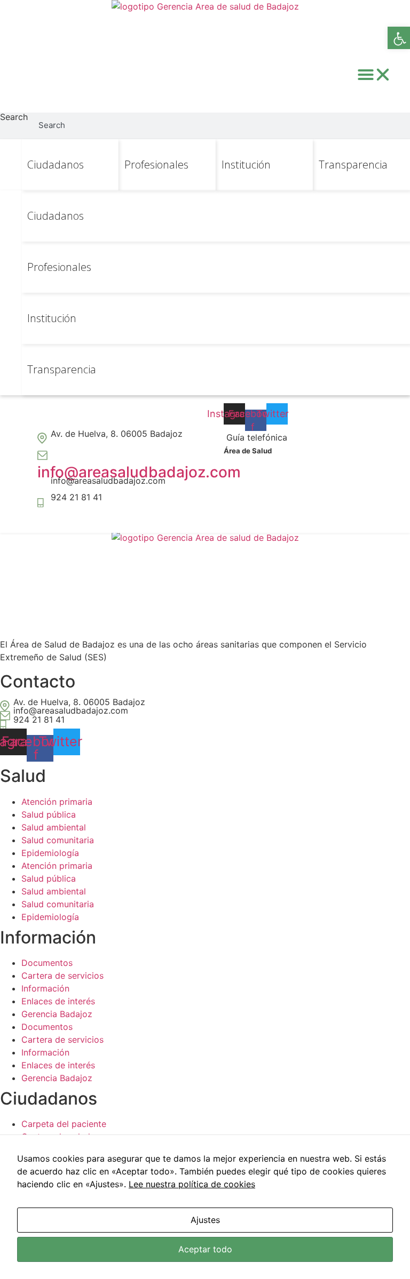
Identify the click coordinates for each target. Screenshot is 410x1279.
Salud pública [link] (48, 814)
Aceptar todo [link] (205, 1249)
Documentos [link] (47, 962)
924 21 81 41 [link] (76, 497)
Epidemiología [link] (50, 853)
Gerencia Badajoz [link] (56, 1014)
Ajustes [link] (205, 1219)
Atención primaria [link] (56, 801)
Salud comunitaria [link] (57, 840)
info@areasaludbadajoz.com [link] (139, 472)
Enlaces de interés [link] (58, 1001)
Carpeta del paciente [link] (63, 1123)
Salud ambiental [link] (53, 827)
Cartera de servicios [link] (62, 975)
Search (14, 117)
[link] (399, 38)
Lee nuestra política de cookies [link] (192, 1184)
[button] (374, 74)
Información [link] (45, 988)
